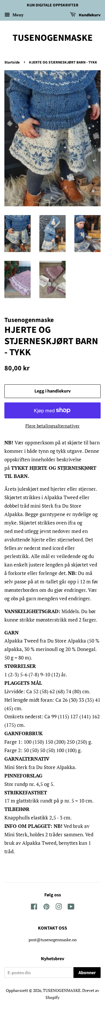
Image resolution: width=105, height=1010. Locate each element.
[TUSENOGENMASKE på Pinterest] (46, 907)
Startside (12, 62)
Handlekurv (89, 15)
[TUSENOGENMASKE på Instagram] (58, 907)
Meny (17, 14)
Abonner (87, 972)
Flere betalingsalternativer (52, 426)
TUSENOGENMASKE (53, 37)
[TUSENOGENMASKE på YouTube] (71, 907)
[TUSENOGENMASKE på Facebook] (34, 907)
